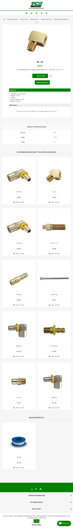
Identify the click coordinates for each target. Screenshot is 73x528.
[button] (64, 523)
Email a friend (50, 76)
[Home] (4, 19)
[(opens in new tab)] (32, 489)
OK (36, 521)
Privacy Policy (36, 525)
